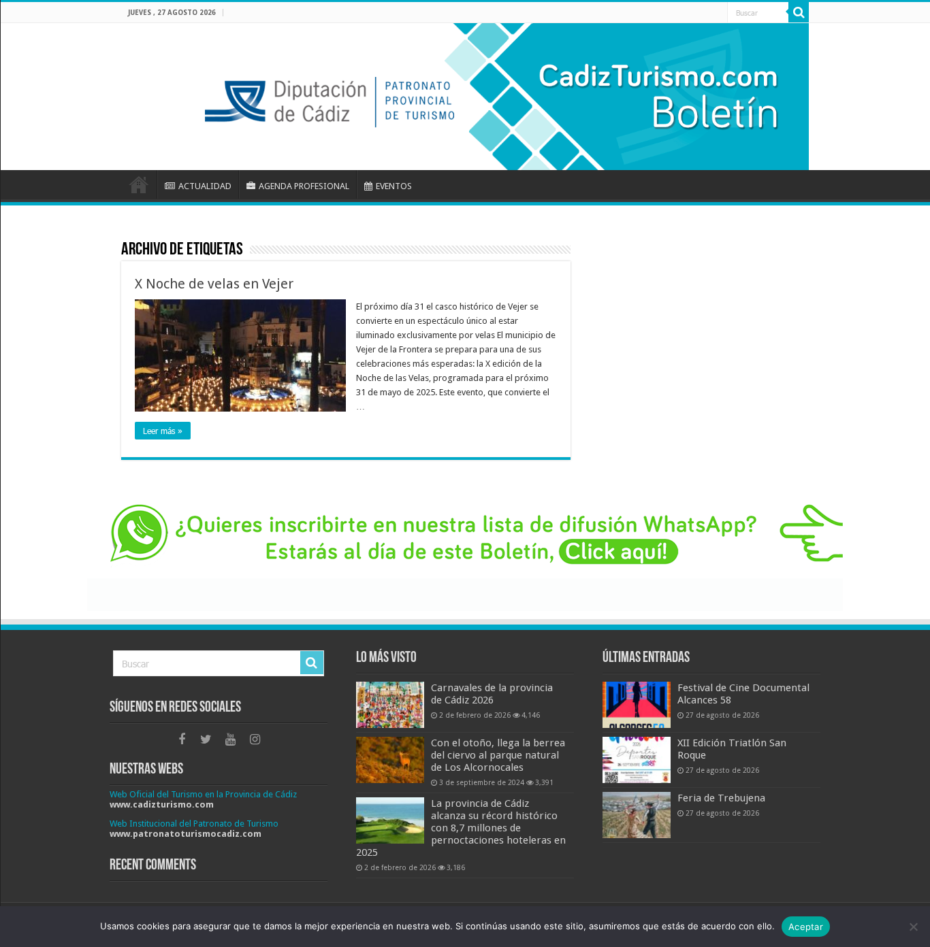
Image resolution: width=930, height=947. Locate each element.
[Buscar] (798, 12)
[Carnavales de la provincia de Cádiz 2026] (390, 705)
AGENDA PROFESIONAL (304, 186)
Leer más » (162, 430)
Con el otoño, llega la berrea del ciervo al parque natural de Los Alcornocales (498, 755)
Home (139, 184)
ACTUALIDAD (204, 186)
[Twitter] (206, 739)
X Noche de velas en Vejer (214, 284)
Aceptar (805, 926)
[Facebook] (182, 739)
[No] (913, 926)
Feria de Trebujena (721, 798)
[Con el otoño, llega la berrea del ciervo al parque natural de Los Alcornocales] (390, 760)
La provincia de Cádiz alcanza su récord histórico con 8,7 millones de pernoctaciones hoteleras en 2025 (461, 828)
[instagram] (255, 739)
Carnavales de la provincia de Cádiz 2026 (492, 694)
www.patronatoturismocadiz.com (185, 834)
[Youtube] (231, 739)
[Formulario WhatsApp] (465, 551)
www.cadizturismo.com (162, 804)
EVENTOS (394, 186)
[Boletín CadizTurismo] (465, 96)
